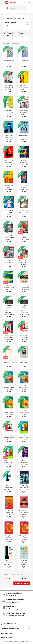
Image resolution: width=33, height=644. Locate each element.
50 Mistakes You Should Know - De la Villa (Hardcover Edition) (9, 164)
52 (19, 578)
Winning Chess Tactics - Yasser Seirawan (24, 412)
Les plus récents (16, 39)
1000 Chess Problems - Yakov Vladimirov (9, 287)
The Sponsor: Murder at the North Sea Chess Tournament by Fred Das (9, 89)
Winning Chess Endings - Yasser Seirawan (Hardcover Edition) (9, 389)
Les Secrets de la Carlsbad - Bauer (8, 212)
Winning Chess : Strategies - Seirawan (24, 537)
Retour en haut (21, 583)
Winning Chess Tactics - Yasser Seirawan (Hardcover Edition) (8, 414)
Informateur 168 (9, 60)
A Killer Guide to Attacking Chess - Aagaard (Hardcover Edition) (9, 464)
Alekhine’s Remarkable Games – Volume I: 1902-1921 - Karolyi (9, 314)
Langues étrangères (10, 22)
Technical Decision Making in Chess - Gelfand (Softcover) (9, 239)
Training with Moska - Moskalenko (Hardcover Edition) (9, 189)
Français (7, 25)
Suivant (24, 578)
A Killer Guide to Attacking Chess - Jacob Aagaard (24, 437)
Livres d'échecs (14, 18)
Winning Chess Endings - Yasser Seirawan (24, 387)
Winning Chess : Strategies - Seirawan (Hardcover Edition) (9, 539)
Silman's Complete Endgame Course (24, 237)
